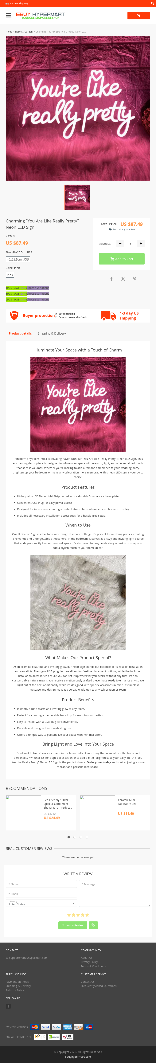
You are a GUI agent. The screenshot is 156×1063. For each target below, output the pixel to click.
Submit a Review (72, 925)
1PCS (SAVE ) (16, 288)
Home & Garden (24, 31)
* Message (88, 884)
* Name (13, 884)
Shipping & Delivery (52, 333)
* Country (13, 901)
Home (9, 31)
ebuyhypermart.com (78, 1056)
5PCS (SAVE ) (16, 299)
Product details (20, 333)
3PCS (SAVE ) (16, 293)
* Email (13, 894)
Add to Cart (123, 259)
